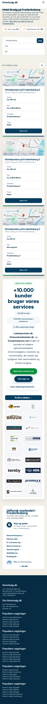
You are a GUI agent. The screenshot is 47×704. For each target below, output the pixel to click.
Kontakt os (6, 609)
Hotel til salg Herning (10, 652)
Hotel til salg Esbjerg (10, 626)
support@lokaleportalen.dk (13, 593)
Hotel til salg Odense (10, 622)
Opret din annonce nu (23, 371)
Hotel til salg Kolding (10, 637)
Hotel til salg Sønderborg (12, 694)
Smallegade (12, 556)
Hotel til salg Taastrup (11, 679)
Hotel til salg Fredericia (11, 672)
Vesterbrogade (13, 549)
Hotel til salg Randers (11, 635)
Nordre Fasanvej (13, 546)
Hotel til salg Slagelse (11, 687)
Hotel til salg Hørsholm (11, 657)
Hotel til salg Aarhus (10, 619)
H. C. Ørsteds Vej (13, 542)
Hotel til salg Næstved (11, 661)
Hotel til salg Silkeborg (11, 654)
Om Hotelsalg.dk (9, 604)
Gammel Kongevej (14, 535)
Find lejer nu (23, 379)
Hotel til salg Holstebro (11, 676)
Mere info (23, 131)
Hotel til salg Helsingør (11, 659)
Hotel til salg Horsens (10, 639)
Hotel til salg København (12, 617)
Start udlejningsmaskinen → (23, 387)
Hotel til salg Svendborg (12, 696)
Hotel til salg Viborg (10, 670)
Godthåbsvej (12, 553)
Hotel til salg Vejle (9, 641)
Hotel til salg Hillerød (10, 690)
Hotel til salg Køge (9, 674)
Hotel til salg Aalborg (10, 624)
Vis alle (25, 566)
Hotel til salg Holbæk (10, 692)
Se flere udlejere (23, 397)
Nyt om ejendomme (10, 606)
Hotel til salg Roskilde (11, 644)
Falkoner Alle (12, 539)
